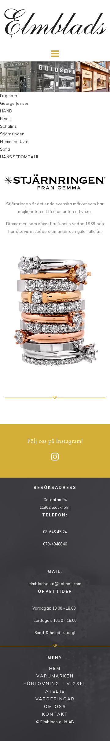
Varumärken (55, 676)
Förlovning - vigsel (55, 683)
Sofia (5, 149)
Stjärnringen (12, 133)
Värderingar (55, 699)
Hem (55, 668)
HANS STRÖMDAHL (19, 156)
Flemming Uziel (14, 141)
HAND (6, 110)
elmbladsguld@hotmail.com (54, 583)
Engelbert (9, 95)
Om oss (55, 706)
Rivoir (5, 118)
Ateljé (55, 691)
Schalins (8, 126)
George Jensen (15, 103)
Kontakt (55, 714)
